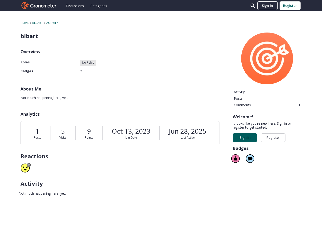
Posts (37, 137)
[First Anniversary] (235, 158)
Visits (62, 137)
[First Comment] (250, 158)
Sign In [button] (245, 137)
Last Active (188, 137)
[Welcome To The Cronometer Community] (39, 5)
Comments (267, 105)
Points (89, 137)
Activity (239, 92)
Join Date (131, 137)
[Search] (252, 5)
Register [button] (273, 137)
